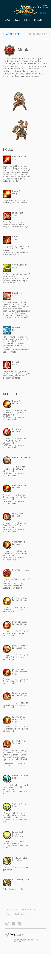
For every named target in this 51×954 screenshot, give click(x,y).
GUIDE (27, 20)
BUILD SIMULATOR (38, 34)
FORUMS (37, 20)
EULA (7, 914)
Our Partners (20, 914)
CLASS (17, 20)
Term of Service (28, 909)
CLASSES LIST (12, 34)
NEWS (7, 20)
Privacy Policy (11, 909)
